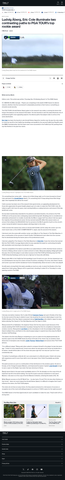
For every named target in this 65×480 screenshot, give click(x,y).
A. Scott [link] (46, 12)
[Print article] (57, 78)
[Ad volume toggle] (5, 37)
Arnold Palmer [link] (18, 198)
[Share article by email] (61, 78)
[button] (32, 173)
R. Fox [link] (18, 12)
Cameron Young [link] (38, 315)
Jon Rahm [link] (24, 329)
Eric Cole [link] (4, 120)
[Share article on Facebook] (54, 78)
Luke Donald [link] (53, 366)
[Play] (32, 173)
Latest (5, 425)
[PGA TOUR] (5, 433)
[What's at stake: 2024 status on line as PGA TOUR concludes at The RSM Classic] (14, 411)
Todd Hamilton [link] (39, 319)
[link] (5, 3)
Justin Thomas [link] (30, 341)
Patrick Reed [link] (40, 341)
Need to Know (52, 425)
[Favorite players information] (62, 84)
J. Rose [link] (32, 12)
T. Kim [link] (5, 12)
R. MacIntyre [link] (60, 12)
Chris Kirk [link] (40, 241)
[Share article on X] (50, 78)
